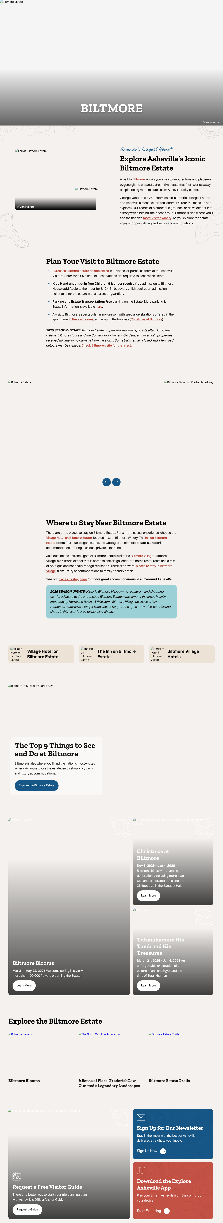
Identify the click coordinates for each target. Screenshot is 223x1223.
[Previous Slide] (106, 482)
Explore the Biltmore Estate (36, 786)
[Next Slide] (116, 482)
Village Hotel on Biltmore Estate (69, 538)
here (99, 306)
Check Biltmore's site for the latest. (107, 345)
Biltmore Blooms (81, 319)
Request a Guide (27, 1210)
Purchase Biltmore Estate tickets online (80, 271)
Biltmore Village (142, 556)
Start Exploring (149, 1211)
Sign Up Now (147, 1151)
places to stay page (73, 579)
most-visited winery (157, 218)
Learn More (24, 986)
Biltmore (139, 179)
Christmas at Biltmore (146, 319)
